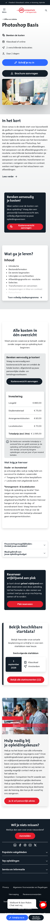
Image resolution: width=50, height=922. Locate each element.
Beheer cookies (25, 908)
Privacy (6, 887)
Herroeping (14, 894)
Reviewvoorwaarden (32, 894)
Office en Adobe (10, 19)
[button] (43, 905)
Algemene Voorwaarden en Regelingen (30, 887)
